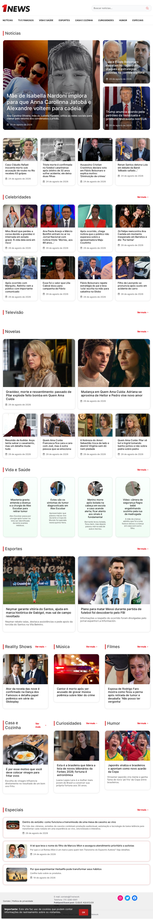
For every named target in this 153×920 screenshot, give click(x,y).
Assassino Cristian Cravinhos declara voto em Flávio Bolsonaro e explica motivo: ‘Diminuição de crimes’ (93, 170)
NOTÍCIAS (8, 20)
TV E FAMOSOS (26, 20)
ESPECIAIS (137, 20)
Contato (6, 901)
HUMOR (123, 20)
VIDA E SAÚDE (46, 20)
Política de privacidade (22, 901)
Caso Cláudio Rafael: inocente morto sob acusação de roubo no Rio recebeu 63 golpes (20, 169)
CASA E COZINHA (84, 20)
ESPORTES (64, 20)
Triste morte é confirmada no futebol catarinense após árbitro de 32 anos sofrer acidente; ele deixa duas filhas (57, 170)
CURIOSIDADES (106, 20)
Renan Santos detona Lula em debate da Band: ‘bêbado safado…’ (133, 167)
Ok (83, 912)
